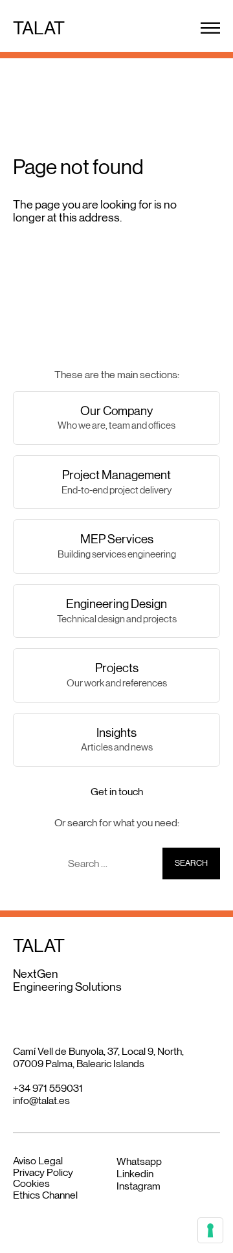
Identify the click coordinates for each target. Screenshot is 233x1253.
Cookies (31, 1183)
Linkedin (134, 1174)
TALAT (39, 27)
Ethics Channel (45, 1195)
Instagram (138, 1186)
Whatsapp (139, 1161)
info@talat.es (41, 1100)
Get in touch (117, 791)
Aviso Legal (38, 1161)
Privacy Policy (43, 1172)
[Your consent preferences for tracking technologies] (210, 1230)
